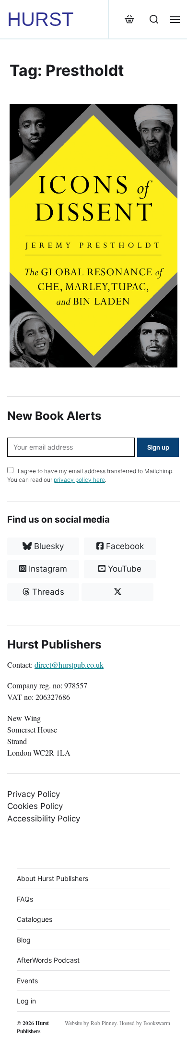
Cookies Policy (35, 806)
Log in (26, 1001)
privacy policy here (79, 479)
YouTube (123, 569)
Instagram (46, 569)
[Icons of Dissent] (93, 235)
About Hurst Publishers (52, 878)
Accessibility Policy (43, 818)
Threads (47, 592)
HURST (40, 19)
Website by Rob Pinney (91, 1023)
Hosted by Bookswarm (144, 1023)
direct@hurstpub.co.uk (69, 665)
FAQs (25, 899)
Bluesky (48, 546)
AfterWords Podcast (48, 960)
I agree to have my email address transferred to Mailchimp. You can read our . (90, 475)
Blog (24, 940)
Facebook (124, 546)
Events (27, 981)
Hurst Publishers (33, 1027)
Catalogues (34, 919)
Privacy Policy (33, 794)
